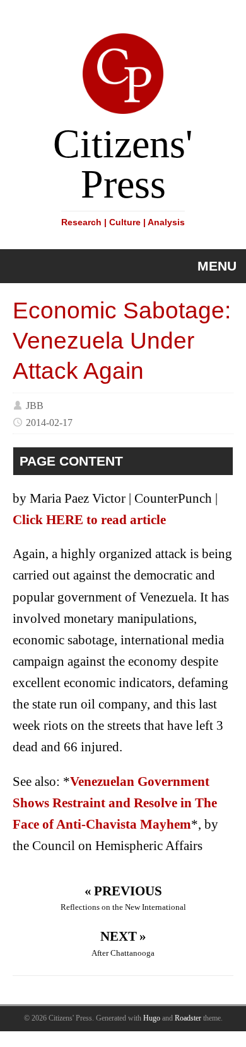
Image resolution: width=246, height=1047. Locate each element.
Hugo (151, 1018)
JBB (35, 405)
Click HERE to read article (89, 519)
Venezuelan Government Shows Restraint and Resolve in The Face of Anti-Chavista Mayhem (115, 803)
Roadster (188, 1018)
